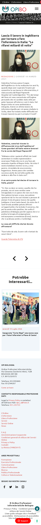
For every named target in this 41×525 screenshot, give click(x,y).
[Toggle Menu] (36, 9)
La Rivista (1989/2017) (10, 447)
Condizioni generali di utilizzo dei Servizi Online (23, 509)
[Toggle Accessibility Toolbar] (37, 508)
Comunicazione (7, 465)
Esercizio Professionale (11, 462)
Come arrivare (7, 387)
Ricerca (4, 470)
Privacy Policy (14, 400)
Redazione (7, 76)
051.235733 (15, 405)
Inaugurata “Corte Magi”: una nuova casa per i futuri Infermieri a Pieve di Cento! (20, 334)
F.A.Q (3, 432)
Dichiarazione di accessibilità (26, 516)
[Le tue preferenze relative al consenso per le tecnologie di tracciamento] (37, 521)
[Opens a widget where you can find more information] (23, 521)
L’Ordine (5, 2)
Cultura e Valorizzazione (11, 475)
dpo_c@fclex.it (22, 402)
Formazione (6, 459)
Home (8, 22)
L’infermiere (16, 2)
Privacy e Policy (8, 442)
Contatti (4, 445)
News (3, 426)
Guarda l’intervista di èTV (12, 239)
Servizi (4, 421)
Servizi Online (7, 423)
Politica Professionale (10, 472)
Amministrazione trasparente (13, 435)
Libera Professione (31, 2)
